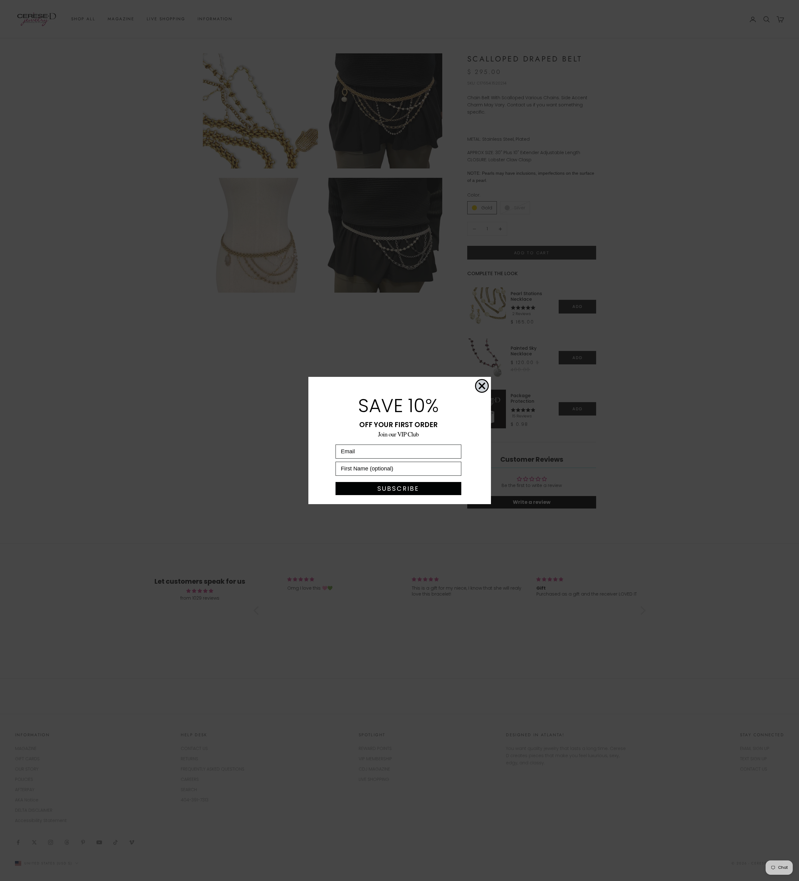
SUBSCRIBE (398, 488)
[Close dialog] (481, 385)
